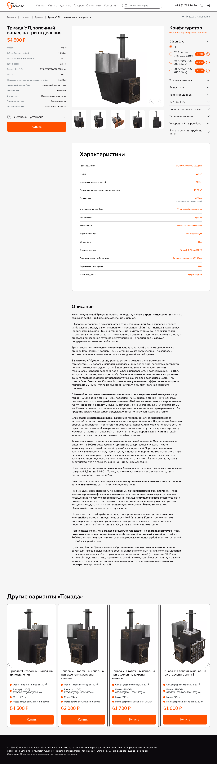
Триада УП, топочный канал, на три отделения (31, 673)
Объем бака (176, 41)
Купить (37, 127)
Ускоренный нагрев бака (185, 123)
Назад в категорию (198, 16)
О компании (93, 5)
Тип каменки (177, 102)
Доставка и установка (28, 117)
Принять (64, 759)
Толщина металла (180, 80)
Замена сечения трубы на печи (185, 132)
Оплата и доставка (59, 5)
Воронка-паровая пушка (185, 109)
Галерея (79, 5)
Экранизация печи (181, 116)
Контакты (110, 5)
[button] (151, 101)
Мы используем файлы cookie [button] (19, 759)
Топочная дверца (180, 94)
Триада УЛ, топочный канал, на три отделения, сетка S (184, 673)
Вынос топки (177, 87)
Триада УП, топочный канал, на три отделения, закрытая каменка (133, 674)
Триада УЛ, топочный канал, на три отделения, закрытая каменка (82, 674)
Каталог (40, 5)
